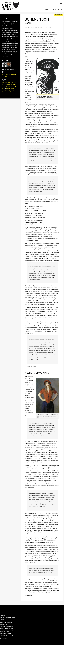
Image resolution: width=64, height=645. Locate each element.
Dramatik (4, 90)
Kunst (8, 90)
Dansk (47, 9)
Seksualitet (5, 94)
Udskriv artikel (58, 14)
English (53, 9)
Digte (12, 88)
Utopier (10, 94)
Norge (3, 92)
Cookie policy (3, 639)
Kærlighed (13, 90)
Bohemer (8, 88)
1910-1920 (13, 84)
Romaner (12, 92)
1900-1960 (7, 84)
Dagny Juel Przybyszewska (9, 74)
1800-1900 (4, 82)
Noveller (7, 92)
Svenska (60, 9)
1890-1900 (10, 82)
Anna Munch (5, 76)
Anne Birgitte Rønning (7, 86)
